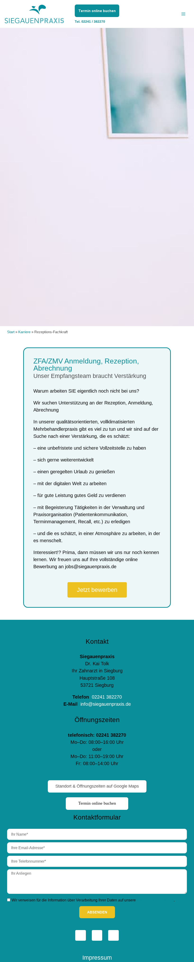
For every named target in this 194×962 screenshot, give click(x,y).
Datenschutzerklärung (155, 900)
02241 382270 (107, 697)
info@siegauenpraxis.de (105, 704)
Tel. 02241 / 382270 (90, 21)
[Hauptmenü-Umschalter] (183, 14)
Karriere (24, 332)
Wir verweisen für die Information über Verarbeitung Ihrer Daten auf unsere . (93, 900)
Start (10, 332)
